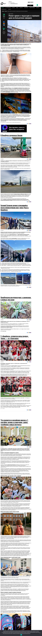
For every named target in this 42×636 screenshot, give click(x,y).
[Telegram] (4, 25)
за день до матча (14, 367)
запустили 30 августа (13, 234)
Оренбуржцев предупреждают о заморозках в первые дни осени (16, 300)
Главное (6, 11)
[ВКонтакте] (4, 22)
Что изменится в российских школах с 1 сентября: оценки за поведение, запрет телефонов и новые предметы (14, 425)
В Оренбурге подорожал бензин (11, 135)
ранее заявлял (14, 238)
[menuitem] (3, 8)
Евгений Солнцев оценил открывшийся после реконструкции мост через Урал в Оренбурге (15, 207)
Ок (21, 634)
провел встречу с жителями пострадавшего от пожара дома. (15, 116)
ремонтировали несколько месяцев (23, 234)
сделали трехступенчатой (11, 467)
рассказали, (8, 92)
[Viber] (30, 123)
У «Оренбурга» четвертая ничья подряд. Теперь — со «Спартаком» (15, 338)
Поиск (30, 5)
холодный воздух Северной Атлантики (7, 328)
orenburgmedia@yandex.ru (14, 3)
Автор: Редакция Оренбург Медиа (4, 32)
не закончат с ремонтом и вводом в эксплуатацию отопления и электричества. (14, 120)
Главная (3, 11)
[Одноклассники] (4, 23)
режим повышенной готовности (8, 91)
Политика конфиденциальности (34, 633)
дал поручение (15, 114)
